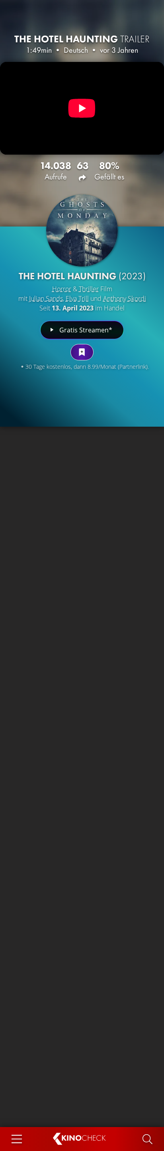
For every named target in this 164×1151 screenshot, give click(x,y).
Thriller (89, 288)
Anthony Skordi (124, 298)
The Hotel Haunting (82, 39)
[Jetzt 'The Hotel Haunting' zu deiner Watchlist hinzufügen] (81, 352)
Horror (61, 288)
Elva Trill (77, 298)
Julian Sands (46, 298)
